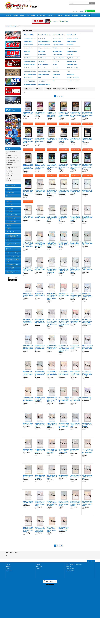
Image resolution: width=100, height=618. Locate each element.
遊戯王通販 (9, 201)
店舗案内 (8, 228)
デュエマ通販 (9, 208)
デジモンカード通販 (11, 218)
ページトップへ (92, 561)
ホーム (8, 564)
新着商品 (38, 564)
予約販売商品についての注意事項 (12, 260)
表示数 (26, 88)
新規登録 (81, 11)
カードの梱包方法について (12, 264)
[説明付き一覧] (77, 88)
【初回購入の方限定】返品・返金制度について (12, 236)
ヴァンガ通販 (9, 211)
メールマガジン (10, 192)
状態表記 (8, 225)
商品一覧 (38, 568)
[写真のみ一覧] (74, 88)
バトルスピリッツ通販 (11, 215)
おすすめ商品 (39, 566)
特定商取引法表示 (10, 185)
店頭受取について (10, 240)
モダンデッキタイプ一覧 (12, 253)
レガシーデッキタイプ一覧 (12, 256)
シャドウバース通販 (11, 221)
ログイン (75, 11)
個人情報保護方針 (70, 570)
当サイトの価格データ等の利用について (74, 564)
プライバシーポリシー (11, 231)
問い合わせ (9, 195)
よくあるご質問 (10, 268)
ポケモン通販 (9, 204)
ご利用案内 (9, 189)
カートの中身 (9, 570)
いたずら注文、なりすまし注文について (12, 272)
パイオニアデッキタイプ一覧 (12, 249)
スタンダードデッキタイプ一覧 (12, 244)
